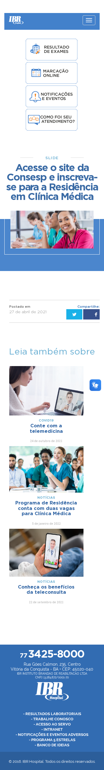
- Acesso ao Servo (52, 724)
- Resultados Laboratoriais (52, 714)
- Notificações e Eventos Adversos (52, 734)
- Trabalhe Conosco (52, 719)
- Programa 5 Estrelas (52, 740)
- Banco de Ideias (52, 745)
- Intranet (52, 729)
